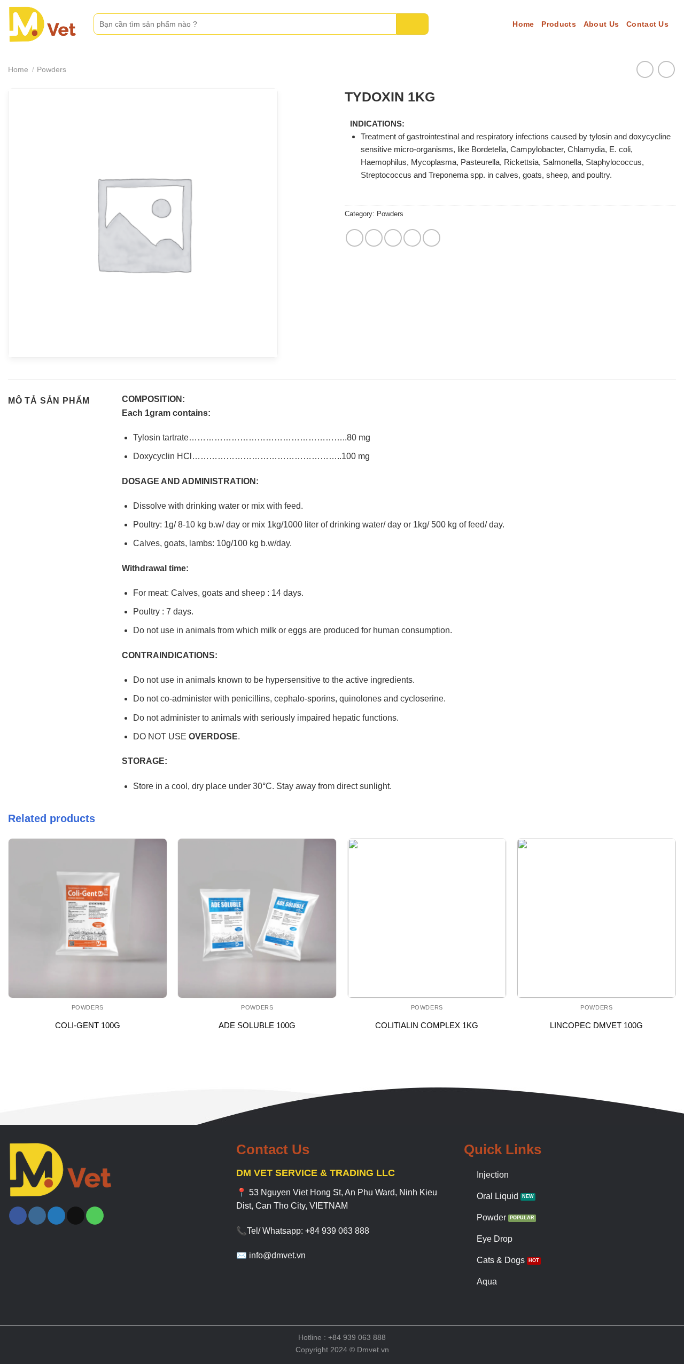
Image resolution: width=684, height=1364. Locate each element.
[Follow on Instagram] (37, 1216)
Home (523, 24)
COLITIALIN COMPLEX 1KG (426, 1025)
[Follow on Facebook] (18, 1216)
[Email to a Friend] (393, 238)
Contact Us (647, 24)
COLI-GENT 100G (87, 1025)
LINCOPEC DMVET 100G (596, 1025)
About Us (601, 24)
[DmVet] (42, 24)
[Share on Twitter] (374, 238)
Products (558, 24)
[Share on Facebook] (354, 238)
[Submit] (413, 24)
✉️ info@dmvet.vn (271, 1255)
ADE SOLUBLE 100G (257, 1025)
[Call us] (95, 1216)
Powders (51, 69)
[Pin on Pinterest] (412, 238)
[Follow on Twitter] (56, 1216)
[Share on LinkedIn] (431, 238)
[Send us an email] (75, 1216)
